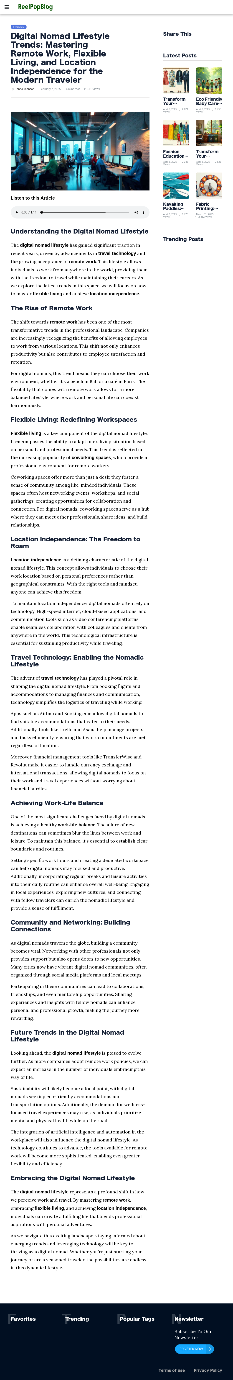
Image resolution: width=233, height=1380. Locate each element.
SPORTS (66, 8)
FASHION (137, 8)
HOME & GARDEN (166, 8)
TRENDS (193, 8)
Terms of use (172, 1370)
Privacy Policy (208, 1370)
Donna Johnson (24, 89)
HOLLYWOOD (90, 8)
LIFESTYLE (116, 8)
